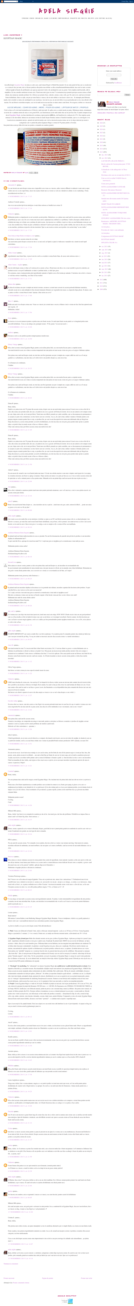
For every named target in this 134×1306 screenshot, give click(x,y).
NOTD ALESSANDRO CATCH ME (113, 187)
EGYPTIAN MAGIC (108, 239)
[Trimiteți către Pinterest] (37, 173)
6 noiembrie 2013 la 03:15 (20, 907)
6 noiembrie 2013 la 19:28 (20, 1106)
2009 (101, 289)
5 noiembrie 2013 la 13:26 (20, 729)
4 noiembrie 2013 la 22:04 (20, 481)
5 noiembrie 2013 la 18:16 (20, 834)
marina (10, 1145)
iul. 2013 (105, 256)
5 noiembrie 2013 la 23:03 (20, 870)
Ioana (9, 318)
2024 (101, 129)
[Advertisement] (67, 27)
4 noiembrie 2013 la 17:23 (20, 230)
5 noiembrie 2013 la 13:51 (20, 744)
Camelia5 (11, 771)
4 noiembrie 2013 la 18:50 (20, 339)
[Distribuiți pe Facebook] (35, 173)
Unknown (11, 214)
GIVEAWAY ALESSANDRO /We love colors (115, 218)
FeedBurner (118, 83)
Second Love (12, 562)
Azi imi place (105, 233)
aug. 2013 (105, 253)
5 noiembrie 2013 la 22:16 (20, 851)
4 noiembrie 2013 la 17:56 (20, 312)
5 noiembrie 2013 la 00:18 (20, 557)
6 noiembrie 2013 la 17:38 (20, 1074)
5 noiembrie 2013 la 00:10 (20, 527)
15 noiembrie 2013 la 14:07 (20, 1244)
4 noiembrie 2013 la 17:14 (20, 208)
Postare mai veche (86, 1278)
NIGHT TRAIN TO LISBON (110, 204)
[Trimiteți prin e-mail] (30, 173)
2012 (101, 279)
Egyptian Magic (20, 85)
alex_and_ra (11, 611)
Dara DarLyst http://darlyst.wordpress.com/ (21, 236)
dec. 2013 (105, 155)
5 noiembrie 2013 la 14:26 (20, 805)
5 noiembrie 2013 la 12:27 (20, 695)
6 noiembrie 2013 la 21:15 (20, 1140)
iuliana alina (11, 284)
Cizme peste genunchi (108, 184)
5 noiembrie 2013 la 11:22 (20, 673)
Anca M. (11, 645)
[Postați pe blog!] (32, 173)
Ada (9, 487)
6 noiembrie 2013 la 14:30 (20, 1046)
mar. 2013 (105, 269)
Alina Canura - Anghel (15, 265)
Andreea (10, 332)
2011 (101, 283)
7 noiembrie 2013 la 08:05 (20, 1197)
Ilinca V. (10, 301)
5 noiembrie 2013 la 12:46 (20, 710)
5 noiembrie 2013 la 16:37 (20, 820)
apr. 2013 (105, 266)
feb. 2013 (105, 272)
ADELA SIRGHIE (67, 11)
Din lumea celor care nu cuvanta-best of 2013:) (115, 175)
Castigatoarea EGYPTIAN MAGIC (112, 236)
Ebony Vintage (12, 344)
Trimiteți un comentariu (11, 1264)
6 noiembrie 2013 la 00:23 (20, 890)
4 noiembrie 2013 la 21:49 (20, 430)
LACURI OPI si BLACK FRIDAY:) (112, 161)
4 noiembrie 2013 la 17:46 (20, 295)
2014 (101, 149)
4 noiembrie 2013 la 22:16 (20, 496)
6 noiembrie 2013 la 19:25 (20, 1091)
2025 (101, 126)
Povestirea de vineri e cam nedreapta (112, 230)
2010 (101, 286)
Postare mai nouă (9, 1278)
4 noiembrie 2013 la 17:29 (20, 259)
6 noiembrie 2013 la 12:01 (20, 1031)
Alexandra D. (12, 185)
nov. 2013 (105, 158)
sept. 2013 (105, 250)
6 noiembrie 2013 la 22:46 (20, 1186)
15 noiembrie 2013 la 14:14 (20, 1258)
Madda (10, 895)
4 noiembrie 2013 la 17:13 (20, 196)
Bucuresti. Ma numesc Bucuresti (111, 190)
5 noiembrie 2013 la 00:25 (20, 579)
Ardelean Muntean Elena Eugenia (18, 533)
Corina (10, 1128)
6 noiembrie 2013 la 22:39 (20, 1171)
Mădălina (11, 1065)
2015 (101, 145)
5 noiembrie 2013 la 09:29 (20, 639)
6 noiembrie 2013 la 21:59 (20, 1157)
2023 (101, 132)
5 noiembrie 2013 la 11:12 (20, 661)
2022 (101, 136)
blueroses (11, 856)
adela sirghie (12, 516)
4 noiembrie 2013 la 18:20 (20, 327)
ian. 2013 (105, 275)
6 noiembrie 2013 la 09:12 (20, 1017)
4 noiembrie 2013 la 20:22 (20, 368)
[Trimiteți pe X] (33, 173)
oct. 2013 (105, 246)
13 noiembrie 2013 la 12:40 (20, 1212)
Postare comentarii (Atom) (21, 1283)
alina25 (10, 501)
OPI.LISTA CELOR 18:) (109, 242)
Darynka (10, 1111)
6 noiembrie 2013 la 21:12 (20, 1123)
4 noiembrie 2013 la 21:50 (20, 464)
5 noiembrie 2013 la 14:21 (20, 766)
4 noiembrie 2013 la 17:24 (20, 247)
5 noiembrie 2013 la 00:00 (20, 510)
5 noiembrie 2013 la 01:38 (20, 625)
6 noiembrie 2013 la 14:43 (20, 1060)
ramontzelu (11, 715)
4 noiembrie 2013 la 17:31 (20, 279)
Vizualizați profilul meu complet (111, 113)
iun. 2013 (105, 259)
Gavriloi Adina (12, 701)
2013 (101, 152)
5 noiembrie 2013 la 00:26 (20, 606)
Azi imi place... (106, 227)
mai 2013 (105, 263)
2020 (101, 142)
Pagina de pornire (47, 1278)
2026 (101, 123)
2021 (101, 139)
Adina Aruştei (12, 253)
